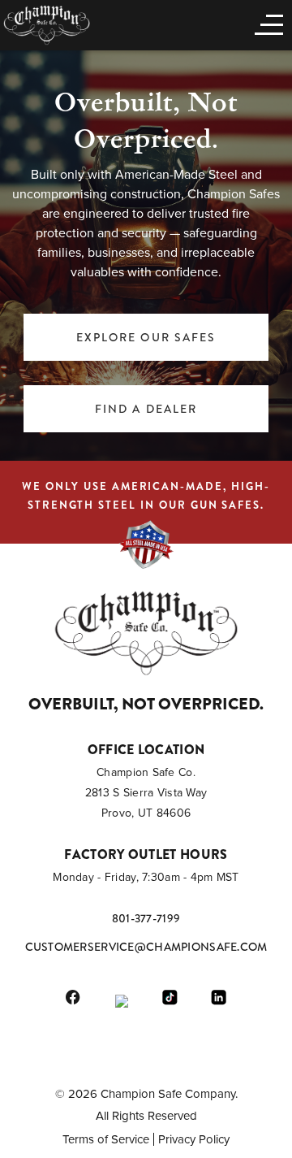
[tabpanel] (146, 251)
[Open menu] (265, 23)
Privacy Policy (194, 1139)
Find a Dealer (146, 409)
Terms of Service (105, 1139)
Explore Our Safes (146, 337)
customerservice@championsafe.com (146, 947)
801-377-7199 (146, 918)
